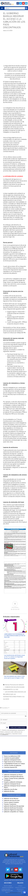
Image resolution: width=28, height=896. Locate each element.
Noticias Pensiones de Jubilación (14, 685)
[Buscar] (26, 8)
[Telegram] (26, 3)
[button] (2, 8)
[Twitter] (20, 3)
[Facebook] (17, 3)
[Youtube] (23, 3)
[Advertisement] (14, 48)
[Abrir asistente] (24, 892)
